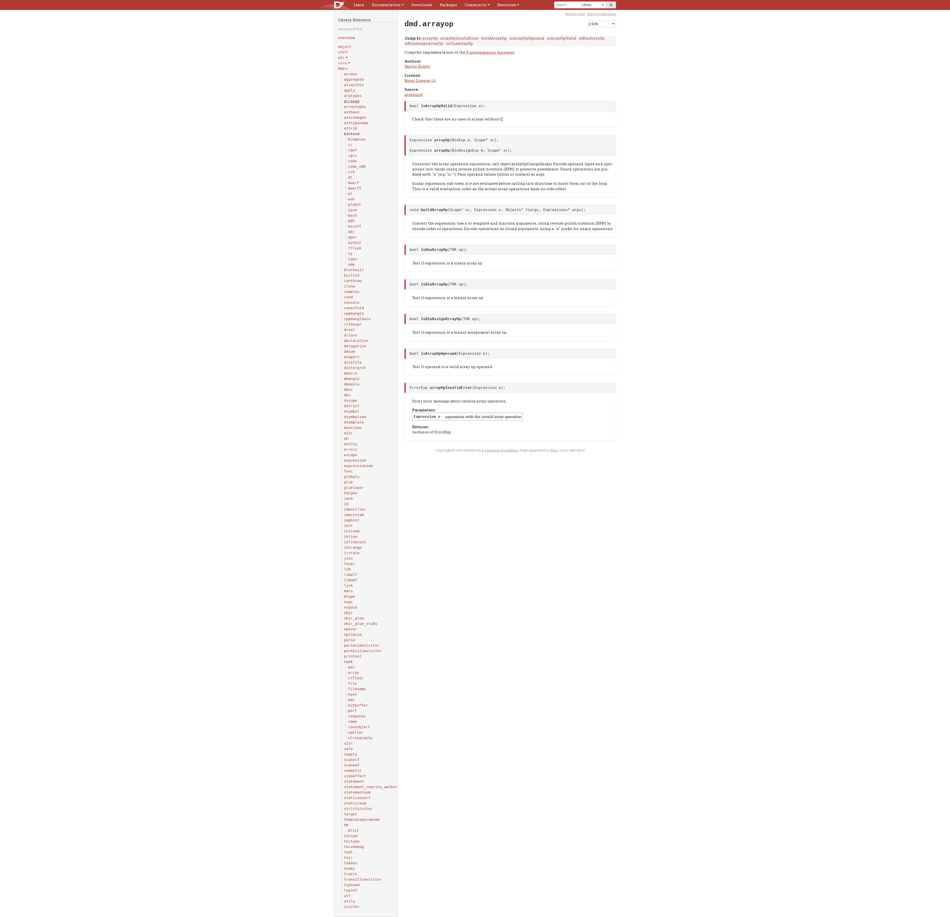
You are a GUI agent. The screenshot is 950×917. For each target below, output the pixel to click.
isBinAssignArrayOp (423, 43)
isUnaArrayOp (459, 43)
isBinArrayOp (592, 38)
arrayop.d (413, 94)
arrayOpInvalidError (459, 38)
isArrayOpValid (561, 38)
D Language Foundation (500, 450)
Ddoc (554, 450)
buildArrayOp (494, 38)
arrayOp (430, 38)
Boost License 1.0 (420, 80)
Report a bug (575, 14)
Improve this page (601, 14)
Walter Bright (417, 66)
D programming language (490, 52)
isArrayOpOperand (526, 38)
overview (346, 37)
